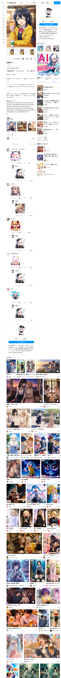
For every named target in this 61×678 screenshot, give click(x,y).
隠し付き (14, 144)
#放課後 (8, 78)
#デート (13, 78)
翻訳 (7, 114)
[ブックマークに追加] (27, 58)
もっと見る (55, 78)
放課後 (13, 74)
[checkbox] (11, 144)
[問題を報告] (25, 163)
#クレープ (33, 78)
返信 (29, 163)
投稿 (47, 2)
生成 (42, 2)
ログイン (57, 2)
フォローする (21, 342)
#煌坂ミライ (19, 78)
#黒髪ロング (26, 78)
